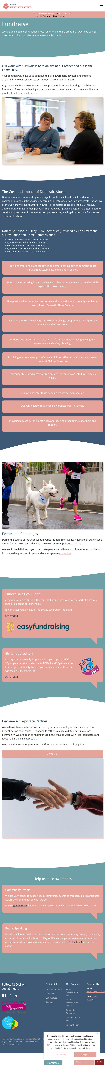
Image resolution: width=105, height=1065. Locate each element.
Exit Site (99, 1062)
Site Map (50, 1002)
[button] (100, 6)
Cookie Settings (60, 1054)
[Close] (97, 1033)
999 (68, 16)
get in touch (20, 905)
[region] (72, 1046)
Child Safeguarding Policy (72, 1002)
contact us (65, 553)
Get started (11, 615)
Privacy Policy (72, 1024)
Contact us (53, 753)
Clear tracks (84, 1062)
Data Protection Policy (73, 1019)
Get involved (51, 997)
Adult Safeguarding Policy (72, 992)
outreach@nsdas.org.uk (45, 13)
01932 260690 (65, 13)
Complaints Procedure (71, 1011)
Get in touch (76, 942)
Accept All (85, 1054)
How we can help (54, 989)
